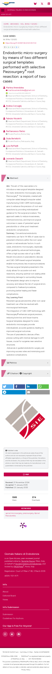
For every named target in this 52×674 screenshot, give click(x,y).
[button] (7, 386)
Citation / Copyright (21, 373)
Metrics (13, 363)
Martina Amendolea (14, 87)
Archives (14, 24)
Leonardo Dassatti (14, 158)
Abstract (13, 178)
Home (6, 24)
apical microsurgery (14, 513)
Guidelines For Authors (13, 618)
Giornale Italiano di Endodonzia (21, 10)
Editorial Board (9, 595)
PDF (27, 474)
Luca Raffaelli (11, 146)
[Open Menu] (2, 10)
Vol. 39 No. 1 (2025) (28, 24)
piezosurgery (28, 513)
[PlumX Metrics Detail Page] (25, 525)
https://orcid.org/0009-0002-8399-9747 (19, 93)
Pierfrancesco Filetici (15, 131)
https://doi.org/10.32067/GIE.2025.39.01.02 (20, 43)
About (5, 591)
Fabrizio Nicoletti (13, 118)
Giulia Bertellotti (13, 138)
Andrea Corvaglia (13, 106)
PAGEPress (24, 656)
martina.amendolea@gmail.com (21, 90)
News (5, 599)
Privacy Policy (25, 670)
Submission (8, 614)
